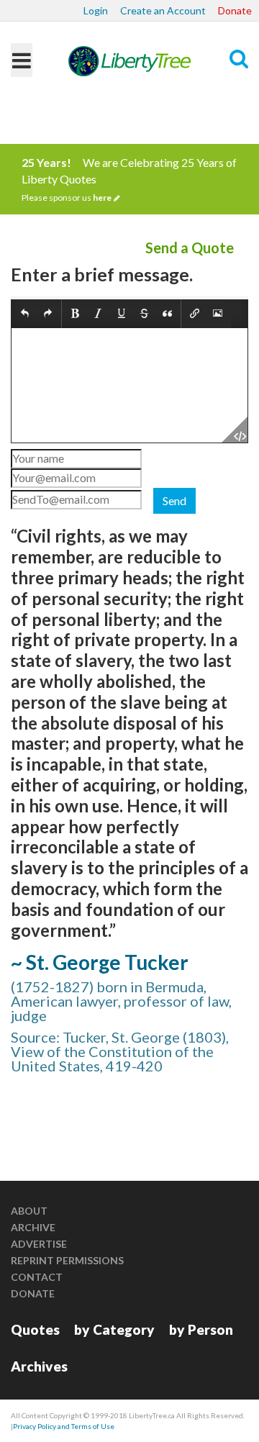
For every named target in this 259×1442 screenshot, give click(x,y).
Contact (37, 1277)
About (29, 1211)
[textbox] (129, 385)
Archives (39, 1366)
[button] (25, 314)
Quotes (35, 1329)
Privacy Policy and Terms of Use (63, 1426)
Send (174, 500)
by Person (201, 1329)
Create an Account (163, 10)
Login (95, 10)
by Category (114, 1329)
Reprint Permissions (67, 1260)
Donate (235, 10)
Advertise (39, 1244)
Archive (33, 1227)
